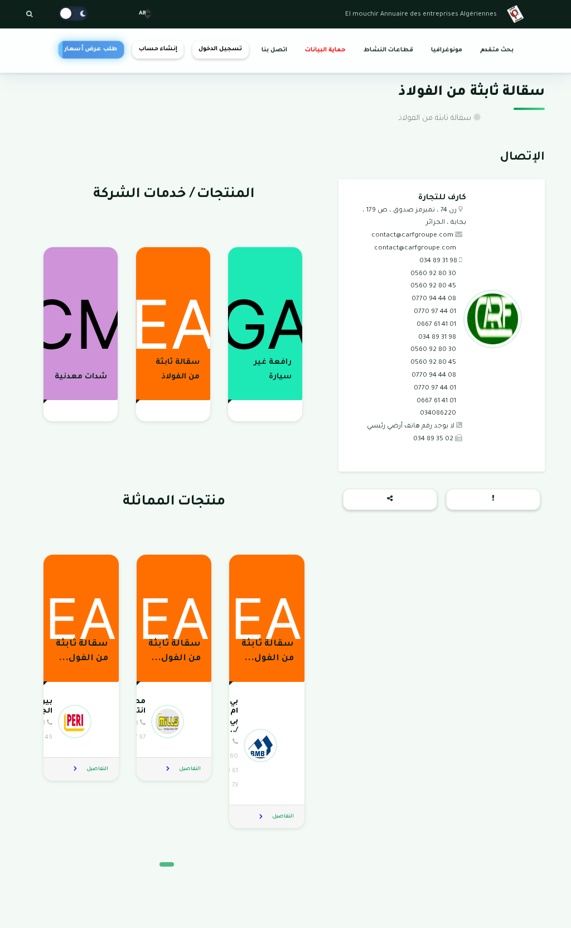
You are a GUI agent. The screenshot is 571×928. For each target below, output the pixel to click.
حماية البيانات (325, 50)
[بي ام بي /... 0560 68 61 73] (266, 745)
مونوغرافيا (446, 50)
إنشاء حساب (158, 49)
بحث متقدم (497, 50)
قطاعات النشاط (388, 50)
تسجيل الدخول (220, 49)
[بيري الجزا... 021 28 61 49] (80, 721)
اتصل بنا (274, 50)
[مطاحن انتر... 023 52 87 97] (173, 721)
